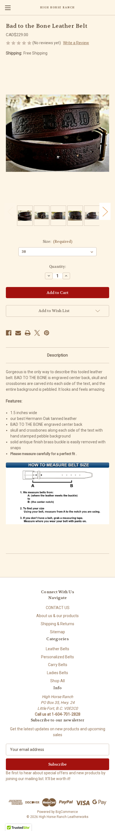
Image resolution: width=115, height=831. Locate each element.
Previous (10, 211)
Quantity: (57, 266)
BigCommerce (67, 812)
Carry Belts (57, 664)
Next (105, 211)
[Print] (27, 333)
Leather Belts (57, 649)
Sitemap (57, 632)
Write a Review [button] (76, 43)
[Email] (18, 333)
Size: (58, 241)
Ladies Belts (57, 673)
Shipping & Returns (57, 624)
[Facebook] (8, 333)
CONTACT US (58, 607)
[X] (37, 333)
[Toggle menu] (7, 7)
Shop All (57, 681)
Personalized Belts (57, 657)
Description (57, 355)
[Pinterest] (46, 333)
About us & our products (57, 616)
